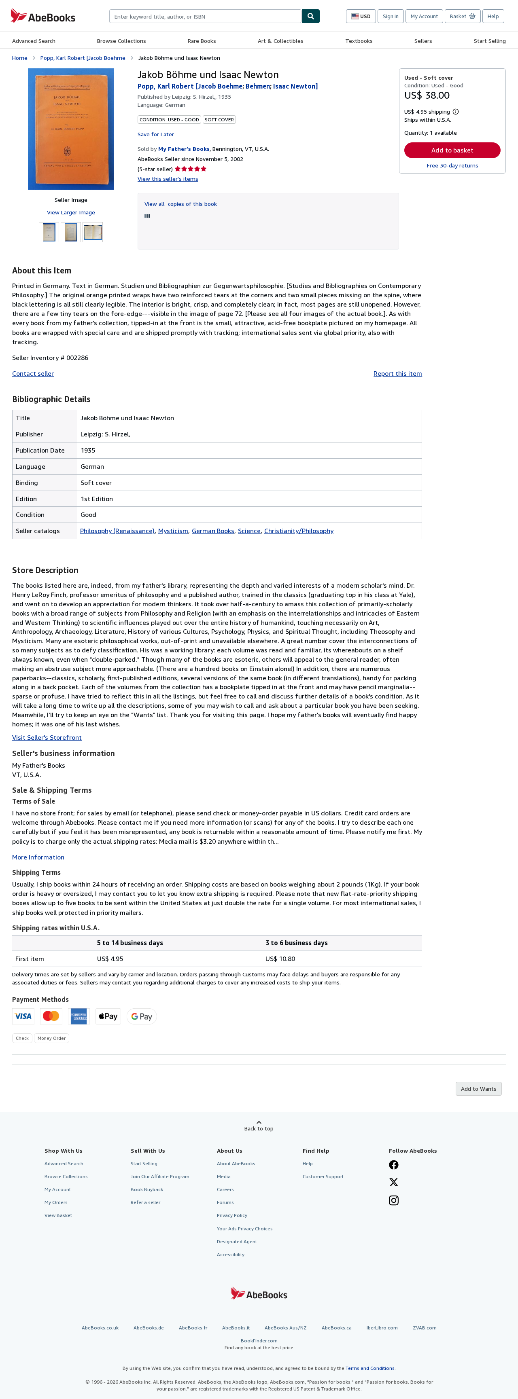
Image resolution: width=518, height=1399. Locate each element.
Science (249, 531)
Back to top (259, 1128)
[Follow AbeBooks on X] (394, 1183)
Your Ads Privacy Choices (245, 1228)
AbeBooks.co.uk (100, 1328)
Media (224, 1176)
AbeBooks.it (236, 1328)
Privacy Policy (232, 1215)
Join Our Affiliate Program (160, 1176)
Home (20, 57)
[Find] (311, 16)
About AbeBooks (236, 1163)
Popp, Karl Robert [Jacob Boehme (82, 57)
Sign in (391, 16)
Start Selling (490, 40)
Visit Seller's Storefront (47, 737)
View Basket (58, 1215)
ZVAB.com (425, 1328)
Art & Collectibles (281, 40)
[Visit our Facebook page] (394, 1165)
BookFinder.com (259, 1344)
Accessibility (230, 1254)
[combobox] (205, 16)
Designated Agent (237, 1241)
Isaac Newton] (295, 86)
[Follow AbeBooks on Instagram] (394, 1201)
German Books (213, 531)
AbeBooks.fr (193, 1328)
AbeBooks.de (149, 1328)
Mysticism (173, 531)
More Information (38, 857)
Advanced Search (33, 40)
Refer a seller (145, 1202)
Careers (225, 1189)
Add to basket (452, 150)
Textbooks (359, 40)
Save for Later (156, 134)
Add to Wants (479, 1088)
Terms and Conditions (370, 1368)
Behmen (258, 86)
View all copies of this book (180, 203)
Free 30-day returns (452, 165)
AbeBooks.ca (337, 1328)
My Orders (56, 1202)
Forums (225, 1202)
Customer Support (323, 1176)
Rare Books (202, 40)
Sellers (423, 40)
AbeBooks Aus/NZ (286, 1328)
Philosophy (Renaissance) (117, 531)
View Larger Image (71, 212)
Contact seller (33, 373)
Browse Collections (121, 40)
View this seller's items (168, 178)
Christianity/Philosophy (298, 531)
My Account (424, 16)
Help (493, 16)
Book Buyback (147, 1189)
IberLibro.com (382, 1328)
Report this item (398, 373)
